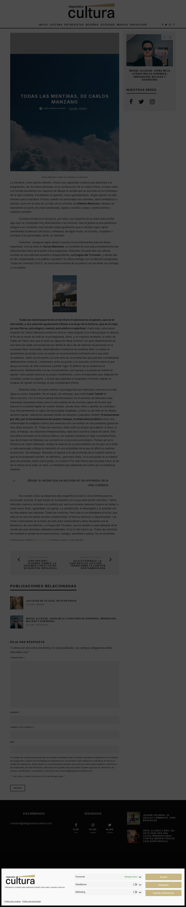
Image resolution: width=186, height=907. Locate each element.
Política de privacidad (31, 901)
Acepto (163, 877)
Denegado (163, 885)
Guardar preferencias (163, 893)
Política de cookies (12, 901)
